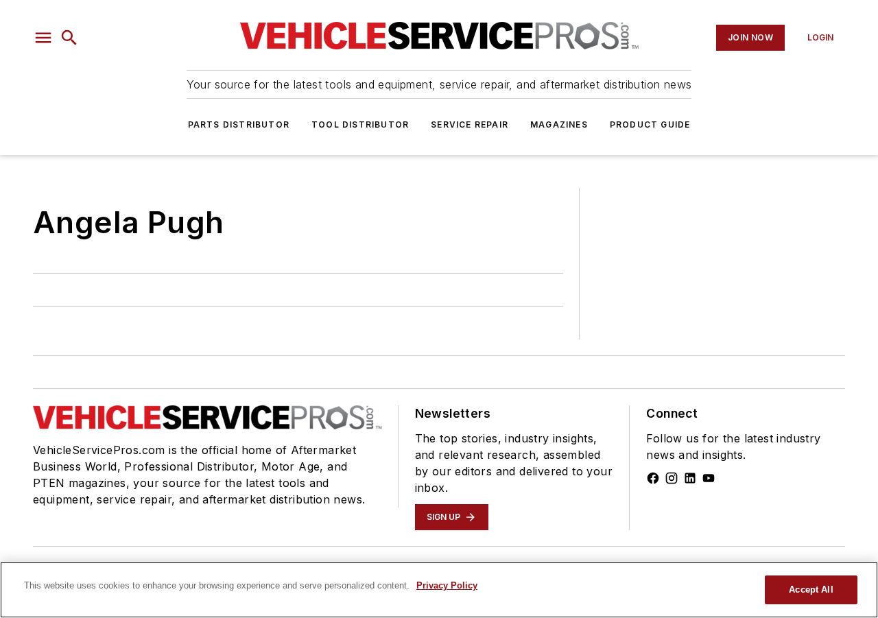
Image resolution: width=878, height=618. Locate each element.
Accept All (811, 589)
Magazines (559, 124)
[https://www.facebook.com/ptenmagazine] (653, 478)
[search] (69, 37)
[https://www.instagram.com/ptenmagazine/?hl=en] (671, 478)
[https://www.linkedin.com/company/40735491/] (690, 478)
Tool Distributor (360, 124)
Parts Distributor (238, 124)
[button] (43, 37)
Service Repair (469, 124)
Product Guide (650, 124)
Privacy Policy (446, 585)
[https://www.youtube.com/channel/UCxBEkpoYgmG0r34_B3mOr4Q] (708, 478)
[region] (439, 590)
